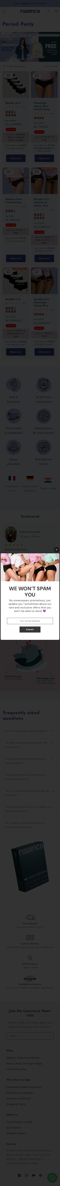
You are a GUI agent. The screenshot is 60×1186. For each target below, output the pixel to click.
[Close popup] (56, 550)
